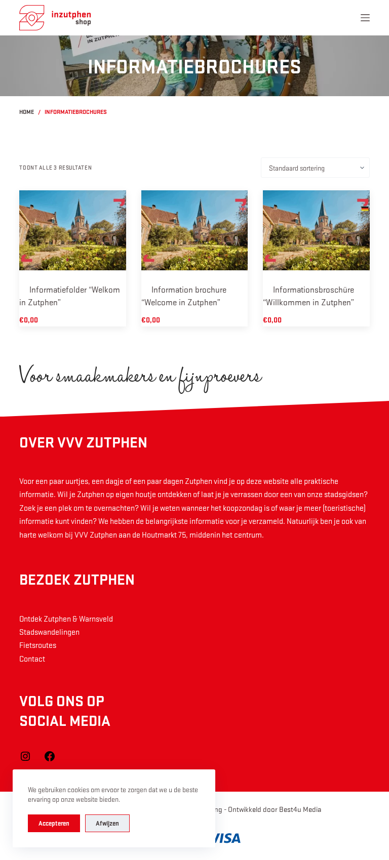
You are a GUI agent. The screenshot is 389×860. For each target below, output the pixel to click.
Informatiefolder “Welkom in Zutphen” (69, 296)
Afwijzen (107, 823)
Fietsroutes (37, 645)
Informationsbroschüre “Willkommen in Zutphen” (308, 296)
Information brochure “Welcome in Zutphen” (183, 296)
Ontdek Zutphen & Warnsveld (66, 618)
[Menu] (365, 17)
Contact (32, 658)
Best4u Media (300, 808)
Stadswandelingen (49, 632)
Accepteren (53, 823)
